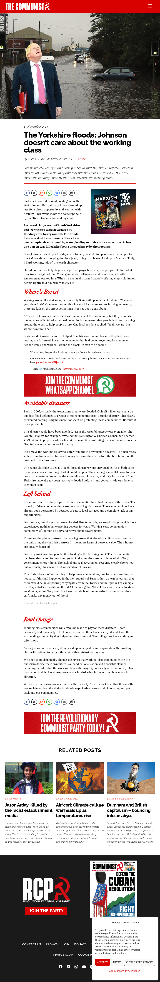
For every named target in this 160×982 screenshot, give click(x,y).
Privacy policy (132, 971)
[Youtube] (84, 967)
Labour (129, 798)
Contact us (31, 944)
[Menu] (150, 5)
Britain (82, 159)
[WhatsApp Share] (49, 193)
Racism (17, 798)
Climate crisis (71, 798)
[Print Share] (72, 193)
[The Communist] (27, 9)
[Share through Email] (64, 193)
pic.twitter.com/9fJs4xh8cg (51, 362)
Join (66, 944)
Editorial (119, 798)
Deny (117, 962)
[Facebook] (60, 967)
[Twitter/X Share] (34, 193)
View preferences (139, 962)
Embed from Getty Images (40, 603)
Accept (102, 962)
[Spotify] (92, 967)
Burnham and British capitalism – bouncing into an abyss (128, 810)
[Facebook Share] (27, 193)
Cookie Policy (116, 971)
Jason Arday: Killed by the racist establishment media (28, 810)
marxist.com (63, 954)
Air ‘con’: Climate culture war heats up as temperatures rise (80, 810)
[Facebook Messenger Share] (57, 193)
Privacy (52, 944)
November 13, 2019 (73, 368)
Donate (80, 944)
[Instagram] (76, 967)
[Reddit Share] (42, 193)
